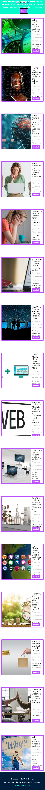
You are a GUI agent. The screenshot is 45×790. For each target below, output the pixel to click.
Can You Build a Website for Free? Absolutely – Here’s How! (36, 504)
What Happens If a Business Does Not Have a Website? (36, 170)
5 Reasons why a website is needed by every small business (37, 696)
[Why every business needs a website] (16, 753)
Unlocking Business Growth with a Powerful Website (37, 264)
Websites (37, 34)
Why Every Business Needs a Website (36, 741)
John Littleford (39, 37)
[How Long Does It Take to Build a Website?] (16, 466)
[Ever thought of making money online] (16, 609)
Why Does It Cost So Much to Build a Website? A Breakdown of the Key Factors (37, 412)
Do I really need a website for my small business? (37, 216)
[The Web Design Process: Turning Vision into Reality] (16, 322)
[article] (22, 36)
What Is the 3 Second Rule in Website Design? (36, 25)
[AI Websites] (16, 131)
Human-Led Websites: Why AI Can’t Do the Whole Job (36, 75)
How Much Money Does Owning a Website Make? (36, 361)
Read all (36, 51)
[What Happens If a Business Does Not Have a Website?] (16, 179)
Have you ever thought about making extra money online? (36, 601)
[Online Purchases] (16, 657)
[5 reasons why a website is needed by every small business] (16, 705)
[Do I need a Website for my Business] (16, 227)
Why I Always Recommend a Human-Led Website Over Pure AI (37, 124)
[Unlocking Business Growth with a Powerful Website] (16, 275)
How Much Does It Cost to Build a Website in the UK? (37, 552)
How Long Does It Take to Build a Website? (37, 454)
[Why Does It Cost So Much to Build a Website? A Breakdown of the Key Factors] (16, 419)
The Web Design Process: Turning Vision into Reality (37, 312)
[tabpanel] (22, 782)
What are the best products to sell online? (36, 646)
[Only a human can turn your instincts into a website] (16, 83)
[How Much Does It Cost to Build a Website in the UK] (16, 561)
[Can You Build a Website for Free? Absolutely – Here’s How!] (16, 514)
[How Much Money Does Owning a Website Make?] (16, 370)
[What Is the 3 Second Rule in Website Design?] (16, 36)
